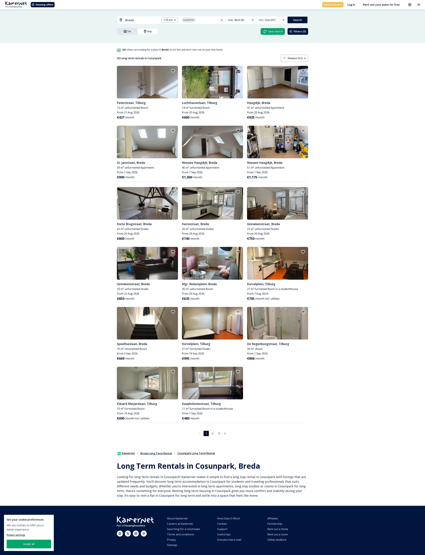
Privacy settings (16, 535)
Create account (333, 4)
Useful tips (224, 534)
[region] (29, 533)
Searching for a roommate (183, 529)
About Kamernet (177, 518)
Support (222, 529)
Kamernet (128, 453)
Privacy (171, 540)
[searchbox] (141, 20)
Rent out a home (277, 529)
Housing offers (44, 4)
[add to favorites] (173, 71)
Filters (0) (300, 31)
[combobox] (136, 20)
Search (297, 20)
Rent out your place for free (381, 4)
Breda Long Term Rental (156, 453)
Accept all (29, 544)
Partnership (274, 524)
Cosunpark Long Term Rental (196, 453)
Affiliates (272, 518)
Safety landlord (276, 540)
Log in (351, 4)
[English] (410, 4)
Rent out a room (277, 534)
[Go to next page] (225, 433)
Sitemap (172, 545)
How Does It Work (228, 518)
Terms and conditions (180, 534)
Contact (222, 524)
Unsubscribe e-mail (229, 540)
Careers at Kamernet (180, 524)
